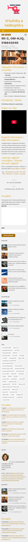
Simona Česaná (16, 493)
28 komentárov (16, 328)
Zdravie (20, 477)
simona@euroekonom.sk (7, 463)
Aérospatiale (6, 353)
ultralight (19, 394)
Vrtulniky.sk (5, 46)
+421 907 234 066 (6, 465)
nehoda (14, 379)
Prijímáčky (20, 475)
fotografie (12, 358)
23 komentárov (17, 336)
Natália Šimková (16, 511)
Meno (2, 228)
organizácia (13, 381)
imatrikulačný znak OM (12, 172)
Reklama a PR (15, 473)
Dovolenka (16, 480)
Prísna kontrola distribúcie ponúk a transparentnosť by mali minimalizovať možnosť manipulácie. (13, 441)
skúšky (5, 392)
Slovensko (9, 174)
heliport (21, 358)
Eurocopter (6, 355)
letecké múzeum (7, 368)
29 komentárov (16, 321)
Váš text (4, 206)
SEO (10, 473)
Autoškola (3, 475)
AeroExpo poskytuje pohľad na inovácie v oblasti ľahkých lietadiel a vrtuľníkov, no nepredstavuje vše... (13, 523)
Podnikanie (4, 477)
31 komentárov (17, 313)
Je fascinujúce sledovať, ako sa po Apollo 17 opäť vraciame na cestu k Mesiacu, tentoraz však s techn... (13, 416)
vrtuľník (16, 174)
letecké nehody (20, 368)
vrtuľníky (22, 174)
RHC (14, 384)
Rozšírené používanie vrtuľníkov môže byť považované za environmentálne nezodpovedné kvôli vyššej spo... (12, 530)
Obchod (11, 480)
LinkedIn (3, 469)
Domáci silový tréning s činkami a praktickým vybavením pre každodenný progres (16, 255)
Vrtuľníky (21, 473)
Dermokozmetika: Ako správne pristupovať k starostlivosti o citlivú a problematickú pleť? (17, 280)
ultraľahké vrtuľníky (8, 397)
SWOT (23, 477)
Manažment (14, 475)
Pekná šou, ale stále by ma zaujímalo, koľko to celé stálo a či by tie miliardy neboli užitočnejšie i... (12, 423)
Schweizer (6, 389)
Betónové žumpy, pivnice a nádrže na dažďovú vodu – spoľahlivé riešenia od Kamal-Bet (17, 263)
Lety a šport (11, 334)
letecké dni (18, 366)
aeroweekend (6, 347)
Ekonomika (14, 477)
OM (4, 174)
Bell (15, 353)
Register (7, 34)
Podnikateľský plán (6, 478)
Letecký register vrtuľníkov (17, 168)
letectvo (5, 373)
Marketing (20, 478)
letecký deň (20, 371)
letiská (21, 373)
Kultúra (3, 480)
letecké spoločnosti (8, 371)
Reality (8, 475)
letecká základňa (7, 366)
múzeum (5, 379)
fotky (21, 355)
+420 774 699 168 (6, 467)
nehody (22, 379)
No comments (23, 493)
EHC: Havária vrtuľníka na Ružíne (16, 326)
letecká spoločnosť (8, 363)
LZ (4, 376)
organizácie (6, 384)
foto (4, 358)
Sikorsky (15, 389)
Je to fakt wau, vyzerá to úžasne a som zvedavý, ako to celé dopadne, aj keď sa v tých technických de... (13, 410)
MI (21, 172)
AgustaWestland (7, 350)
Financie (9, 477)
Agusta (16, 347)
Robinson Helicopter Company (10, 387)
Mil (3, 34)
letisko (13, 373)
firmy (14, 355)
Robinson (22, 384)
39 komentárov (16, 305)
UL (12, 394)
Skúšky (7, 480)
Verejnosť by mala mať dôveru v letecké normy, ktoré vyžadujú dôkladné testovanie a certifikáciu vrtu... (13, 537)
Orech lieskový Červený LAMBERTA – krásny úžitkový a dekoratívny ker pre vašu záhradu (17, 288)
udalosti (5, 394)
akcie (17, 350)
